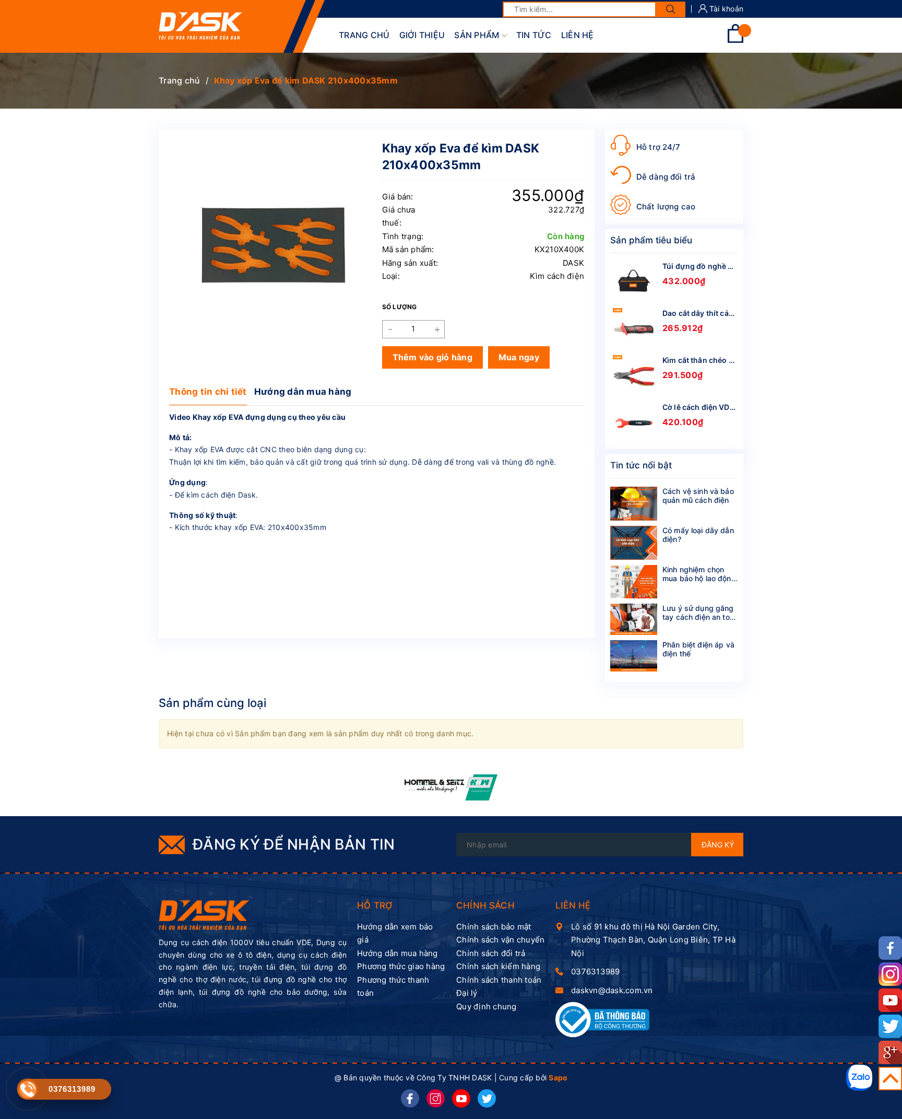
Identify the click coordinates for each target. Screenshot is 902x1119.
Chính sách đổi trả (491, 953)
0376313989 (595, 971)
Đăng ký (718, 844)
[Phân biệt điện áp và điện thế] (633, 656)
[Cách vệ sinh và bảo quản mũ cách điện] (633, 504)
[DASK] (451, 787)
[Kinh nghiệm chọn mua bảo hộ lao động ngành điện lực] (633, 582)
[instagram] (435, 1098)
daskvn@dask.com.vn (612, 990)
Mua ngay (519, 357)
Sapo (558, 1077)
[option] (451, 787)
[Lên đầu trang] (890, 1078)
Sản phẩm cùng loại (212, 703)
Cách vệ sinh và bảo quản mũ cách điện (698, 495)
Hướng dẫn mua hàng (303, 391)
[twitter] (487, 1098)
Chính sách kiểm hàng (498, 966)
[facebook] (410, 1098)
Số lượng (399, 307)
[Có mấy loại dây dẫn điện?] (633, 543)
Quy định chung (486, 1006)
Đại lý (467, 993)
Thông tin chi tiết (208, 391)
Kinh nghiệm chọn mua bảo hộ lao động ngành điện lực (699, 578)
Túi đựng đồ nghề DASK (704, 266)
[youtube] (461, 1098)
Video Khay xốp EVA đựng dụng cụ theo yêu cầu (257, 417)
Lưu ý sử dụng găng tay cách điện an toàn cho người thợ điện (700, 617)
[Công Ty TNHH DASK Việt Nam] (204, 914)
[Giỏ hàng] (735, 40)
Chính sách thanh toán (498, 980)
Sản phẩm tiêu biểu (651, 240)
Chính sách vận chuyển (500, 940)
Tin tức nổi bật (641, 465)
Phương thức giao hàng (401, 966)
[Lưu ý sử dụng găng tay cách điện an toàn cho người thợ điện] (633, 619)
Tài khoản (725, 8)
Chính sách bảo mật (493, 927)
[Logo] (200, 26)
